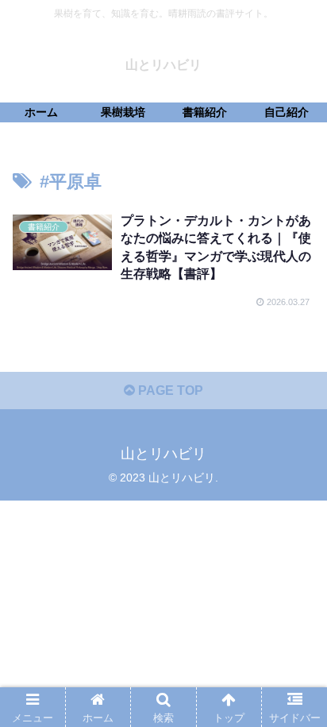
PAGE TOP (169, 390)
